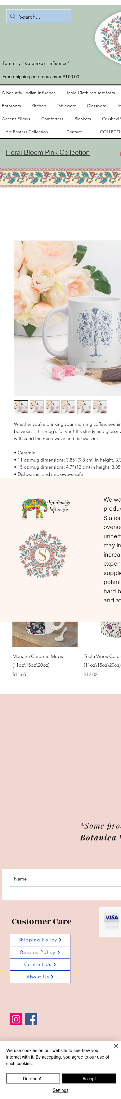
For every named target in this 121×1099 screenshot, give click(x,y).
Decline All (33, 1078)
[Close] (112, 1049)
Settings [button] (61, 1090)
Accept (89, 1078)
